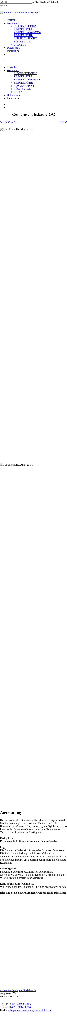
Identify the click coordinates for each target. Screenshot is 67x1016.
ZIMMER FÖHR (23, 35)
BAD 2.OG (20, 44)
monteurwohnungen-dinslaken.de (18, 990)
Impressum (13, 50)
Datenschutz (13, 47)
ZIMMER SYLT (23, 29)
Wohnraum (13, 22)
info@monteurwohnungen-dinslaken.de (29, 1010)
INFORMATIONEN (25, 26)
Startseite (12, 19)
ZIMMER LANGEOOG (27, 32)
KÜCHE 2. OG (22, 41)
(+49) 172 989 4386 (20, 1003)
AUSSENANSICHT (25, 38)
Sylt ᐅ (63, 121)
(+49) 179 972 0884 (20, 1007)
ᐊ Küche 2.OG (8, 121)
